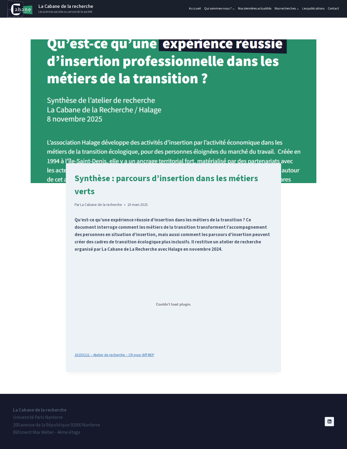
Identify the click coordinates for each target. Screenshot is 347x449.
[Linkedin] (329, 421)
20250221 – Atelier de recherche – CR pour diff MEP (114, 354)
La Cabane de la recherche (101, 204)
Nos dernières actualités (254, 9)
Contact (333, 9)
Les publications (313, 9)
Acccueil (195, 9)
